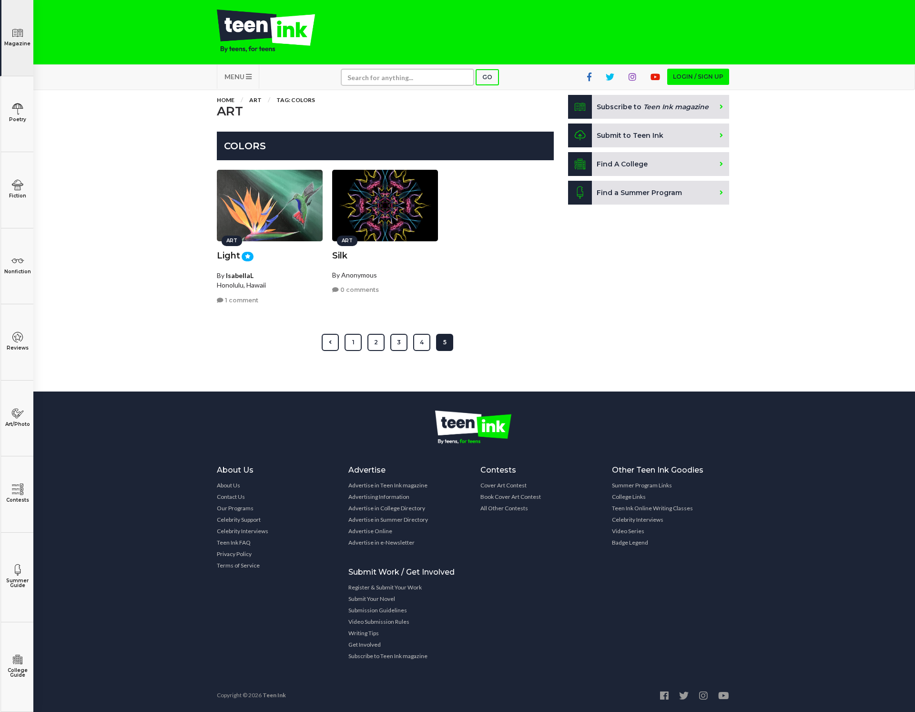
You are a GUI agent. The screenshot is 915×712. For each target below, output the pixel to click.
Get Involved (364, 644)
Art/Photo (17, 424)
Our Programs (235, 508)
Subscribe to (653, 107)
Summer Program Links (642, 485)
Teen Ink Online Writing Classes (652, 508)
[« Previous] (330, 342)
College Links (629, 496)
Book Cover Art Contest (510, 496)
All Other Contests (504, 508)
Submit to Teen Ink (630, 135)
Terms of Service (238, 565)
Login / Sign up (698, 76)
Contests (17, 500)
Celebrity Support (239, 519)
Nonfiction (17, 271)
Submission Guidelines (377, 610)
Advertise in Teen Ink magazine (387, 485)
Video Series (628, 531)
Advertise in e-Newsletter (381, 542)
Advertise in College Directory (386, 508)
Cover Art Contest (503, 485)
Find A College (622, 164)
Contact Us (231, 496)
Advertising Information (378, 496)
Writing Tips (363, 633)
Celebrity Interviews (242, 531)
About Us (228, 485)
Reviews (18, 348)
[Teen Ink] (275, 31)
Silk (339, 255)
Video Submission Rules (378, 621)
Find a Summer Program (639, 192)
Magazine (17, 44)
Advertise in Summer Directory (388, 519)
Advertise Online (370, 531)
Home (225, 99)
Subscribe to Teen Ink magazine (387, 656)
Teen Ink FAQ (234, 542)
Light (228, 255)
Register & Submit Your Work (385, 587)
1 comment (241, 300)
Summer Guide (17, 583)
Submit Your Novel (371, 598)
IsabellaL (240, 275)
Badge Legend (630, 542)
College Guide (18, 672)
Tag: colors (295, 99)
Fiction (17, 196)
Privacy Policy (234, 553)
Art (255, 99)
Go (487, 77)
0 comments (359, 289)
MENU (235, 76)
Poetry (17, 119)
